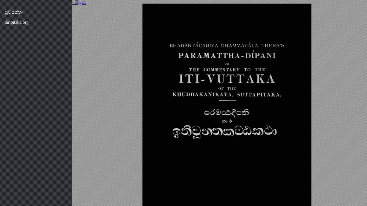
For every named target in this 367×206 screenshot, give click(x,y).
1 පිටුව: (79, 2)
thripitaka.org (17, 22)
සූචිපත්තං (14, 12)
